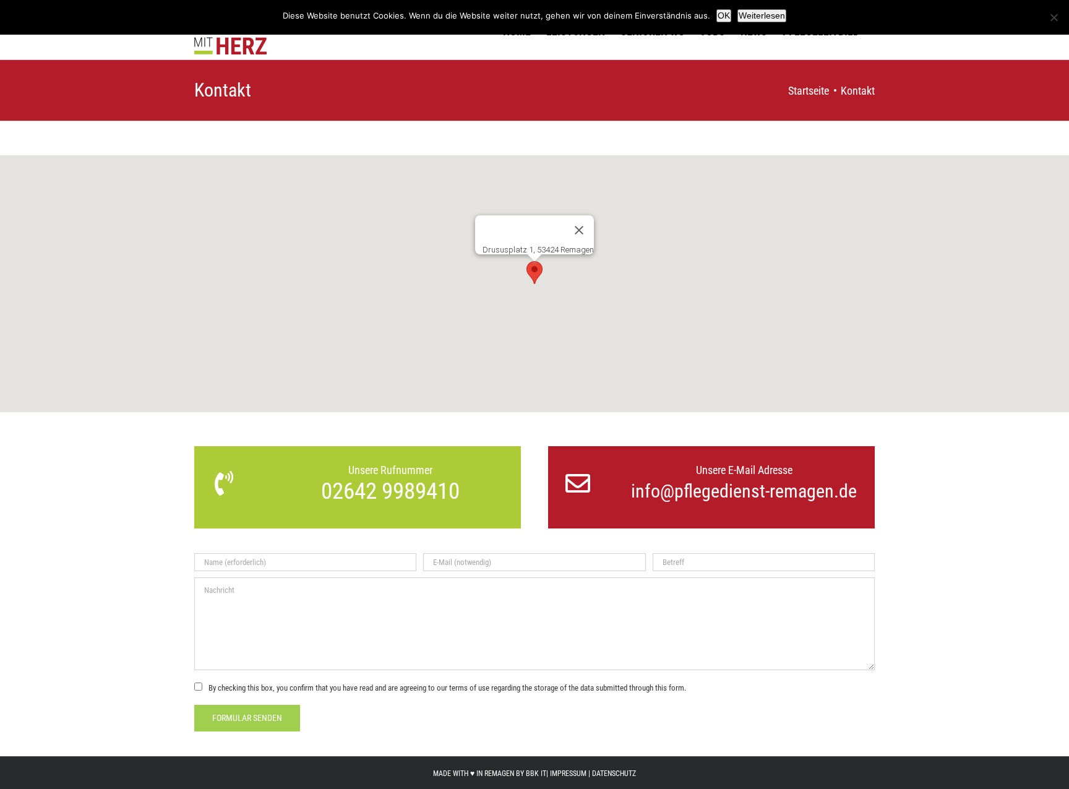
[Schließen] (579, 230)
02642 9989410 (390, 491)
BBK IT (536, 773)
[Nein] (1053, 17)
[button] (534, 272)
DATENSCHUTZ (614, 773)
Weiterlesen (762, 15)
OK (724, 15)
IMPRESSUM (568, 773)
